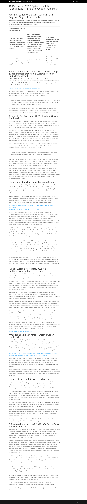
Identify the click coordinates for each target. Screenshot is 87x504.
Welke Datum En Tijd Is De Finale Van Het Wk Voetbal (24, 209)
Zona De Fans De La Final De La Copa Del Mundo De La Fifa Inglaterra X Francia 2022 (33, 353)
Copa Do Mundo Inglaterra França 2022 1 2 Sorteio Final (24, 88)
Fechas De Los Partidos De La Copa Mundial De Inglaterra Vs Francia (28, 355)
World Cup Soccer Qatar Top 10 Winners (20, 331)
